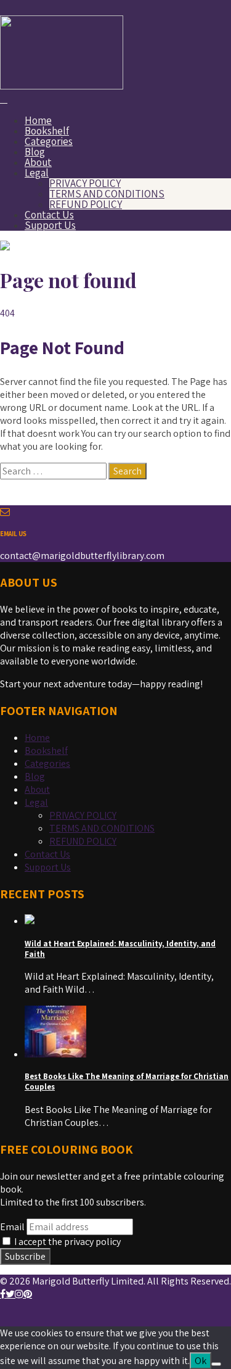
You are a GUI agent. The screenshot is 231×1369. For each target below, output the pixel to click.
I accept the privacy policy (66, 1241)
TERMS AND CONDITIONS (106, 194)
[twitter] (10, 1294)
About (38, 162)
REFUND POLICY (85, 204)
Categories (49, 141)
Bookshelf (47, 131)
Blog (35, 152)
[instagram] (19, 1294)
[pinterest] (27, 1294)
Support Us (50, 225)
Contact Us (49, 214)
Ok (200, 1360)
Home (38, 120)
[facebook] (3, 1294)
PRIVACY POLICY (85, 183)
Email (12, 1226)
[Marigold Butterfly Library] (61, 86)
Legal (37, 173)
